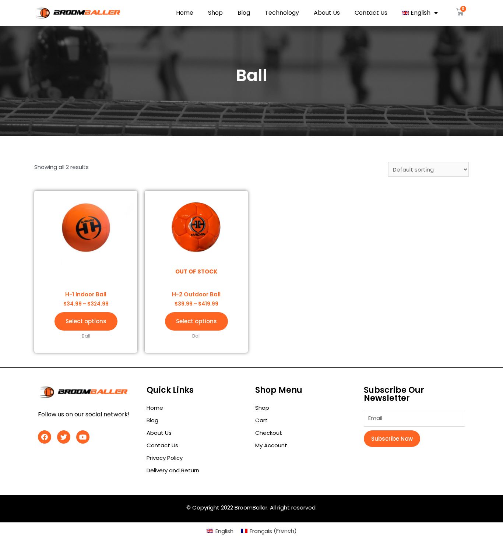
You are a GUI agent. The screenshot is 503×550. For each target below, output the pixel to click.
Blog (244, 12)
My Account (271, 445)
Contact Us (371, 12)
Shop (215, 12)
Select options (86, 321)
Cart (261, 420)
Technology (282, 12)
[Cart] (460, 12)
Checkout (268, 433)
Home (184, 12)
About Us (327, 12)
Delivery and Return (173, 470)
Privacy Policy (165, 458)
